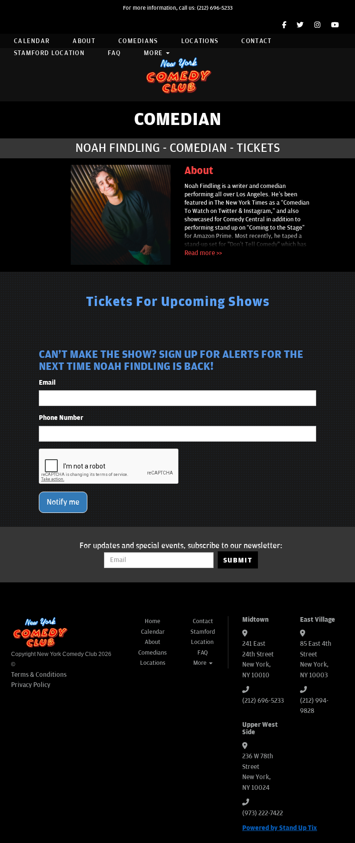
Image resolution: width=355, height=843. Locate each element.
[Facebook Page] (284, 25)
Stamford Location (49, 53)
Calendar (31, 41)
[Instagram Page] (317, 25)
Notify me (63, 502)
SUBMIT (237, 560)
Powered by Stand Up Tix (279, 828)
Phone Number (61, 418)
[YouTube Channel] (335, 25)
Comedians (138, 41)
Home (152, 621)
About (84, 41)
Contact (256, 41)
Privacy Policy (30, 685)
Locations (200, 41)
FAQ (114, 53)
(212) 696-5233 (215, 8)
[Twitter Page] (300, 25)
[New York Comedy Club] (177, 75)
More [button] (154, 53)
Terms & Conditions (39, 675)
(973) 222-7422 (262, 813)
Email (47, 383)
